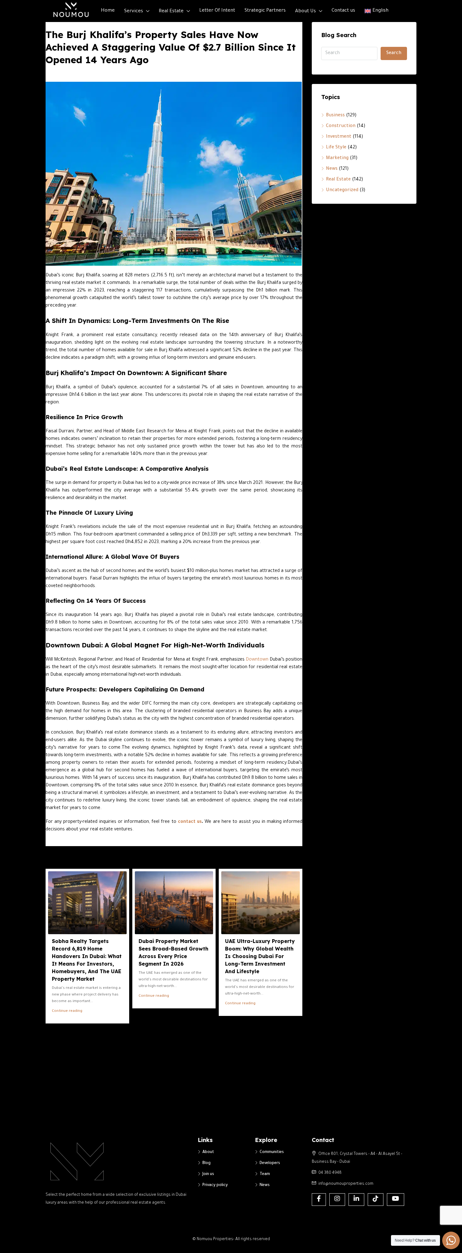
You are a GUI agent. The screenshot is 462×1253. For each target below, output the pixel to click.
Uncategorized (342, 190)
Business (335, 115)
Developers (270, 1163)
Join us (208, 1174)
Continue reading (67, 1011)
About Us (305, 11)
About (208, 1152)
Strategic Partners (265, 11)
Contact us (343, 11)
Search (393, 53)
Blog (206, 1163)
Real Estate (171, 11)
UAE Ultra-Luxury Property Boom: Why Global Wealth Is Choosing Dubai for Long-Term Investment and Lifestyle (260, 956)
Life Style (336, 147)
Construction (340, 126)
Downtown (257, 660)
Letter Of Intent (217, 11)
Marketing (337, 158)
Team (265, 1174)
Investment (338, 137)
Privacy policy (215, 1185)
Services (133, 11)
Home (108, 11)
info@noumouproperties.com (345, 1184)
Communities (272, 1152)
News (332, 169)
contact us (190, 822)
